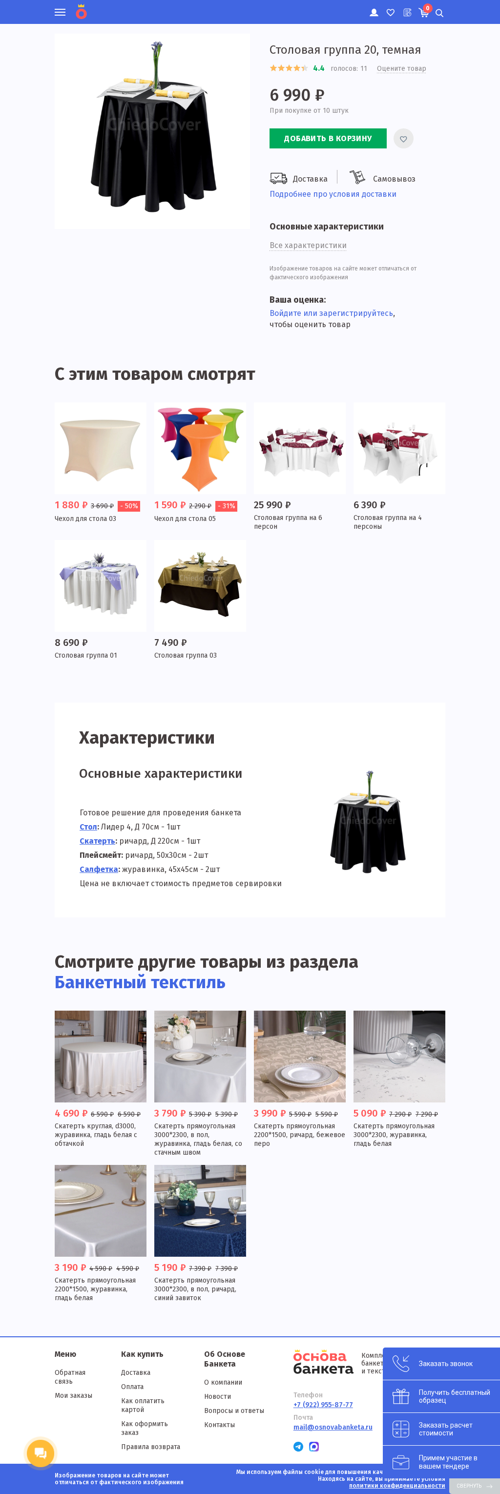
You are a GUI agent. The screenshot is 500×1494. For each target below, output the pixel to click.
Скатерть (97, 841)
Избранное (389, 7)
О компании (223, 1382)
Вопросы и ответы (234, 1411)
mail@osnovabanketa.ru (333, 1427)
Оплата (132, 1387)
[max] (314, 1446)
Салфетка (99, 869)
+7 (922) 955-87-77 (323, 1405)
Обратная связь (70, 1377)
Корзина (428, 8)
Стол (88, 826)
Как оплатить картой (143, 1405)
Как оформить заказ (144, 1428)
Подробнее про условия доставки (333, 194)
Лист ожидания (406, 7)
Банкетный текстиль (140, 982)
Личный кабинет (373, 7)
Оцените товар (401, 68)
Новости (217, 1396)
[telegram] (298, 1446)
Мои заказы (73, 1395)
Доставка (135, 1373)
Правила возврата (150, 1447)
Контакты (219, 1425)
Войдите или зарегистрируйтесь (331, 313)
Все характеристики (308, 245)
